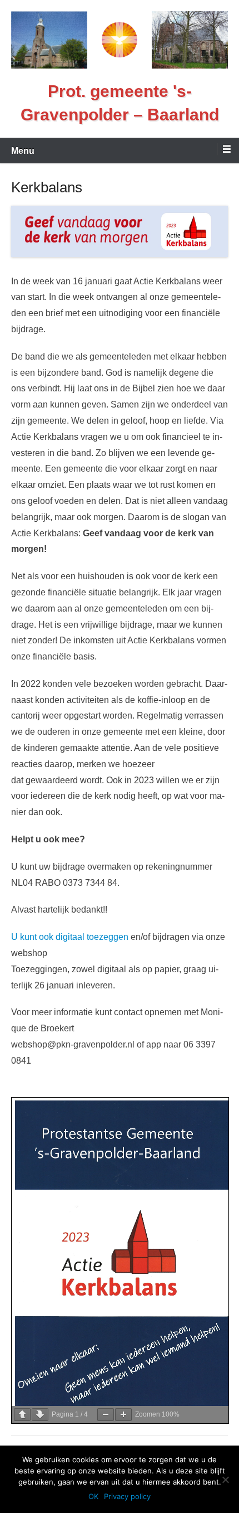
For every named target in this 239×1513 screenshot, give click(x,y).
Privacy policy (127, 1496)
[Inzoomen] (123, 1414)
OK (93, 1496)
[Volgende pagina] (40, 1414)
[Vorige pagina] (22, 1414)
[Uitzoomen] (105, 1414)
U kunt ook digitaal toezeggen (69, 937)
